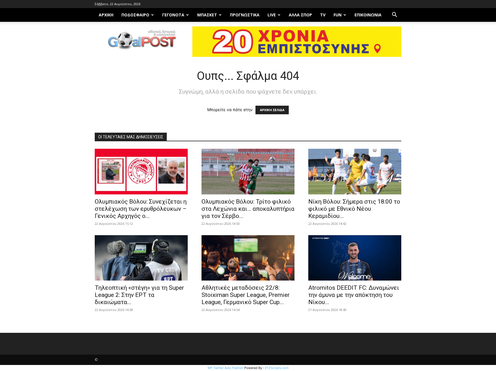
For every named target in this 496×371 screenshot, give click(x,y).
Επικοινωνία (367, 15)
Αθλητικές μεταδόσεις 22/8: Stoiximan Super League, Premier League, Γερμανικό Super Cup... (246, 295)
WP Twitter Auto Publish (225, 368)
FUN (338, 15)
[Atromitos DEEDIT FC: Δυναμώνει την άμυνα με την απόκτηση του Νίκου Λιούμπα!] (354, 258)
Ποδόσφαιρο (135, 15)
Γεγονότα (173, 15)
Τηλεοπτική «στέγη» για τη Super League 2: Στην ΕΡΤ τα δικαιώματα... (139, 295)
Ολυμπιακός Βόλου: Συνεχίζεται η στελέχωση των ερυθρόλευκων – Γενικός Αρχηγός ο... (141, 208)
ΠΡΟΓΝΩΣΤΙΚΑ (244, 15)
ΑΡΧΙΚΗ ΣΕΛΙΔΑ (272, 110)
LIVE (272, 15)
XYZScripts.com (277, 368)
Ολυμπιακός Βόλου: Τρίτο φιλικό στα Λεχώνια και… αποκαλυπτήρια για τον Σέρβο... (248, 208)
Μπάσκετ (207, 15)
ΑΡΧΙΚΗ (106, 15)
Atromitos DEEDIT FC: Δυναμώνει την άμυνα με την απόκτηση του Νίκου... (353, 295)
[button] (394, 15)
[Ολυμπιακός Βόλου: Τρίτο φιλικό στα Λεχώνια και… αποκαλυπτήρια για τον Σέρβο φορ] (248, 171)
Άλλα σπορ (300, 15)
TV (323, 15)
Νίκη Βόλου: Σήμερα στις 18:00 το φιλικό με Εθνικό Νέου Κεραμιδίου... (354, 208)
